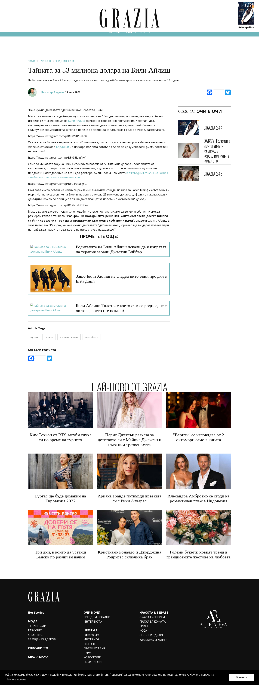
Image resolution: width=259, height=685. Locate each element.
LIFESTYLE (90, 630)
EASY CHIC (35, 630)
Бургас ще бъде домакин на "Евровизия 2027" (60, 498)
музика (34, 337)
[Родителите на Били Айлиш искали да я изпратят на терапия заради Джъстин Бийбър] (51, 249)
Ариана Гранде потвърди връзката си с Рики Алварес (129, 498)
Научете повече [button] (16, 679)
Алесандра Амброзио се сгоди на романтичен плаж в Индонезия (198, 498)
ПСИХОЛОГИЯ (93, 662)
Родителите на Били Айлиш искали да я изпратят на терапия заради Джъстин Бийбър (121, 249)
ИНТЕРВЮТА (142, 32)
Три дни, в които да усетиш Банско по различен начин (60, 554)
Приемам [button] (241, 677)
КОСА (143, 630)
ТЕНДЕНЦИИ (37, 626)
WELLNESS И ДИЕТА (153, 640)
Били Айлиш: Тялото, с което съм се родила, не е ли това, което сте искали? (121, 308)
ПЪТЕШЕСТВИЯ (95, 648)
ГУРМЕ (88, 653)
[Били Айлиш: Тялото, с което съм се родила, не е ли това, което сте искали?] (51, 308)
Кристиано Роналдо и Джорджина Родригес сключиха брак (129, 554)
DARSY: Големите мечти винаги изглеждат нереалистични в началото (217, 150)
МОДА (32, 621)
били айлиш (91, 337)
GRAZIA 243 (213, 173)
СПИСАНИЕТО (38, 648)
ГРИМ (144, 626)
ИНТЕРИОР (92, 639)
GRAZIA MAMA (38, 657)
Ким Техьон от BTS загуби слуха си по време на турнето (60, 437)
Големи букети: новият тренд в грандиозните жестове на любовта (198, 554)
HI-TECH (89, 644)
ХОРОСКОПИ (92, 657)
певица (49, 337)
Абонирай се (246, 27)
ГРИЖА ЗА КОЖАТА (153, 621)
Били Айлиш (76, 121)
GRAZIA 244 (213, 127)
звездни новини (69, 337)
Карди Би (62, 147)
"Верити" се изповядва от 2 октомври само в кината (198, 437)
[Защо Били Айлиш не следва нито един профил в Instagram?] (51, 278)
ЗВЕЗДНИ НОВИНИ (120, 32)
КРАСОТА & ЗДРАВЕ (154, 612)
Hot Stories (36, 612)
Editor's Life (91, 635)
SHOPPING (35, 635)
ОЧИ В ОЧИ (45, 61)
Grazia (31, 61)
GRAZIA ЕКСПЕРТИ (152, 617)
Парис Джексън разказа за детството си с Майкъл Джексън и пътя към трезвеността (129, 439)
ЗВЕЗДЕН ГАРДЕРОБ (42, 639)
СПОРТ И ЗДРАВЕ (152, 635)
